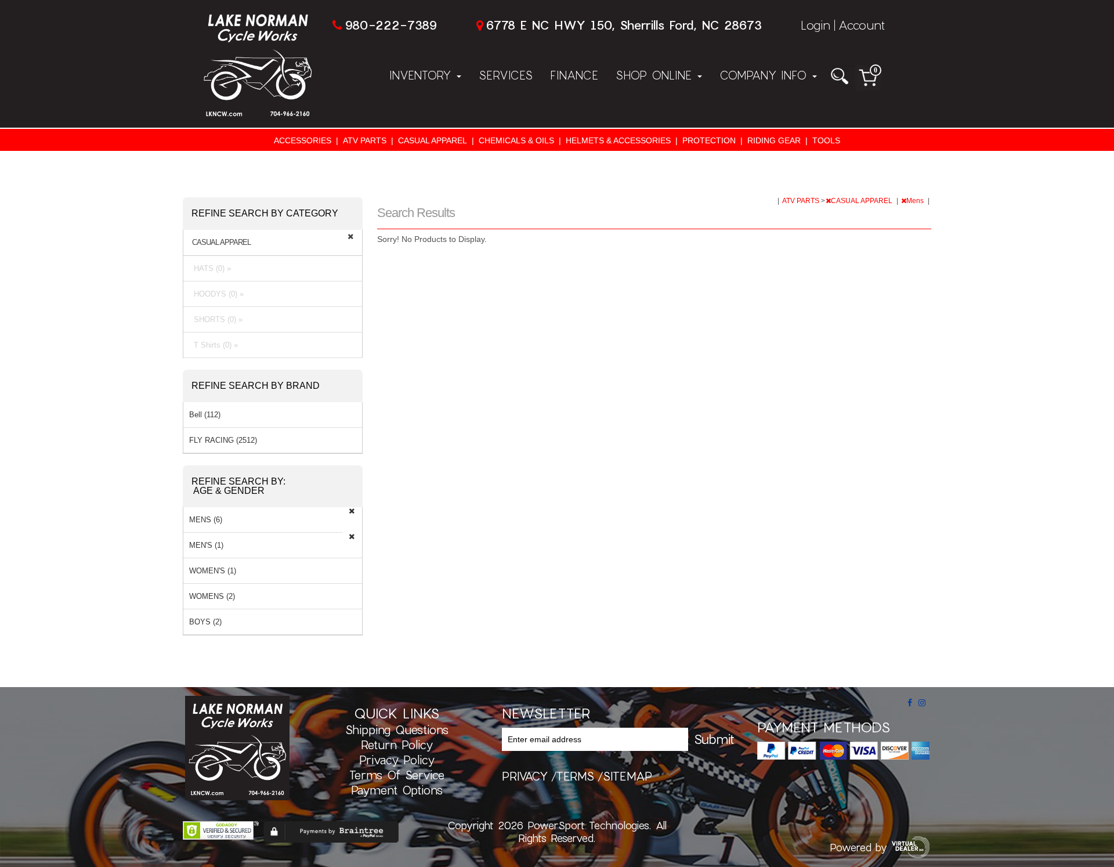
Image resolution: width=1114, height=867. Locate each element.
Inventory (422, 75)
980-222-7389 (391, 24)
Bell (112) (204, 414)
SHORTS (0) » (216, 319)
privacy (525, 776)
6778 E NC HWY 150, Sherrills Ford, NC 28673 (624, 24)
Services (506, 75)
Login (815, 24)
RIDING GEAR (774, 140)
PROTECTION (709, 140)
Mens (915, 201)
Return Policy (397, 745)
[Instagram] (921, 703)
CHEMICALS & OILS (516, 140)
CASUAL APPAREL (432, 140)
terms (575, 776)
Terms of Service (396, 775)
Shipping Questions (397, 729)
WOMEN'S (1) (212, 570)
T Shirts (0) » (213, 345)
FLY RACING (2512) (223, 440)
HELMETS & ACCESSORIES (618, 140)
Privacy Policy (397, 760)
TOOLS (826, 140)
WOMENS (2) (212, 596)
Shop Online (656, 75)
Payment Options (397, 790)
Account (861, 24)
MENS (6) (205, 519)
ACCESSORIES (302, 140)
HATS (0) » (210, 268)
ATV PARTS (364, 140)
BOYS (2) (205, 621)
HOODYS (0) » (216, 294)
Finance (574, 75)
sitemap (627, 776)
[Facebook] (909, 703)
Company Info (765, 75)
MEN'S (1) (206, 545)
